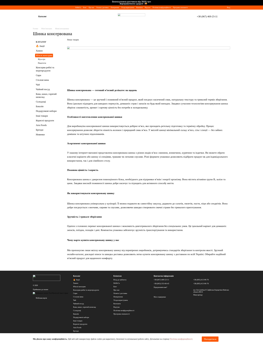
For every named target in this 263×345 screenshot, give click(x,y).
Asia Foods (41, 125)
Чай (38, 84)
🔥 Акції (40, 46)
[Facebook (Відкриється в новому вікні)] (47, 7)
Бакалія (39, 106)
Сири (38, 75)
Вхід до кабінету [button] (120, 280)
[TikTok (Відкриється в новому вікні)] (44, 7)
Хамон (39, 50)
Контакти (139, 8)
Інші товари (42, 115)
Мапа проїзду (198, 295)
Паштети (42, 63)
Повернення (115, 8)
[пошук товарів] (57, 16)
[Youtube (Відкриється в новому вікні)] (50, 7)
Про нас (91, 8)
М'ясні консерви (44, 55)
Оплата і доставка (102, 8)
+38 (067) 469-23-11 (207, 16)
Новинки (40, 134)
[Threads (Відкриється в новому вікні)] (54, 7)
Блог (84, 8)
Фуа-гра (41, 59)
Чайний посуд (43, 89)
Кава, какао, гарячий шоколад (84, 307)
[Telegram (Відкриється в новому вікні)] (37, 7)
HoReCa (78, 8)
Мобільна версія (41, 298)
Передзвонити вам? (160, 287)
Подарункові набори (46, 111)
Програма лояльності (180, 8)
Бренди (39, 130)
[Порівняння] (215, 7)
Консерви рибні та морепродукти (86, 290)
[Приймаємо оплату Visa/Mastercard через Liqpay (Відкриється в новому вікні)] (50, 293)
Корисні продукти (45, 120)
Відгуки (147, 8)
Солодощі (41, 101)
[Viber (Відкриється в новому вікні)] (34, 7)
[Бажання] (220, 7)
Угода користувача (127, 8)
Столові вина (42, 80)
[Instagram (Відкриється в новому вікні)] (40, 7)
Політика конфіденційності (161, 8)
